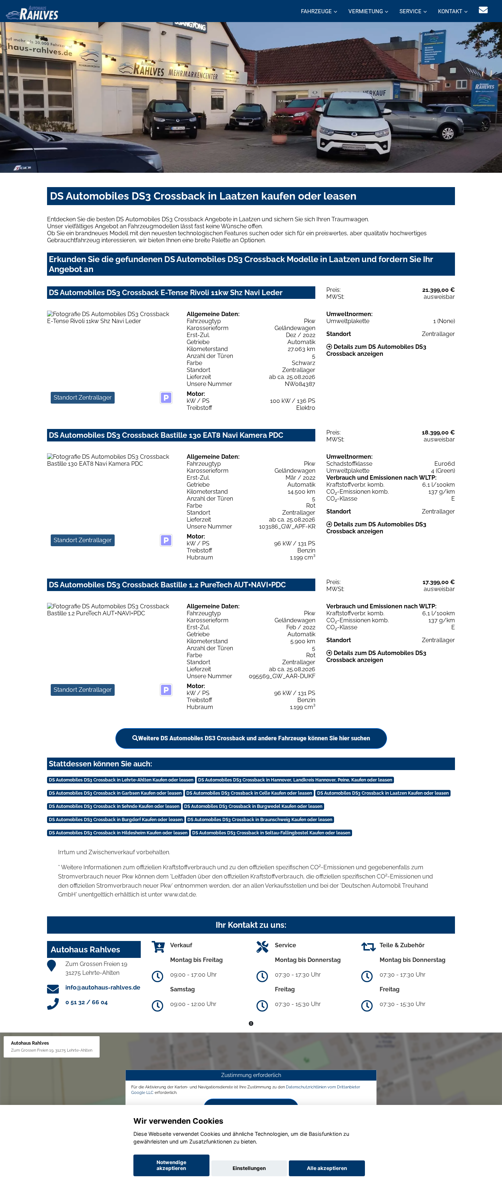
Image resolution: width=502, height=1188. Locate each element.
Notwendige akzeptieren (171, 1165)
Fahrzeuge (316, 11)
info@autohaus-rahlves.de (102, 987)
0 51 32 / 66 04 (86, 1002)
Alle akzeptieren (327, 1168)
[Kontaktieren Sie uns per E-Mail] (483, 10)
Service (410, 11)
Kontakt (450, 11)
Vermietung (365, 11)
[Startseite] (32, 12)
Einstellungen (249, 1168)
